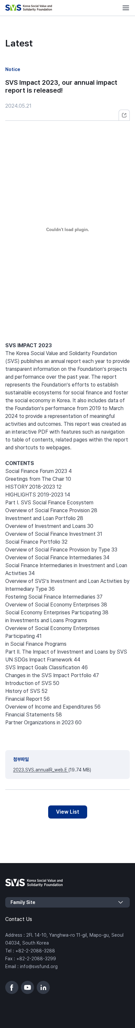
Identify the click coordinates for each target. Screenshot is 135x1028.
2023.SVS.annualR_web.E (40, 769)
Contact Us (18, 919)
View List (67, 812)
